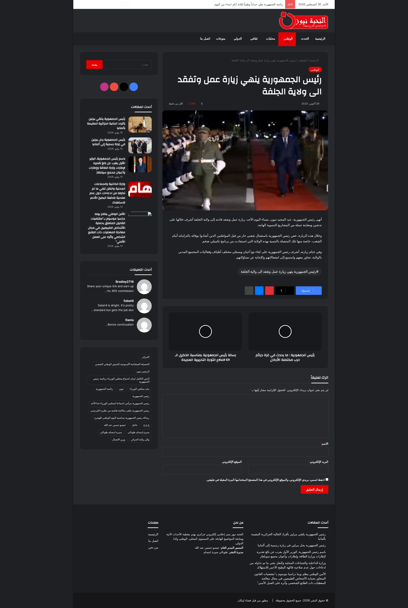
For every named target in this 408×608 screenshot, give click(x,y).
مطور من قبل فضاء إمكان (253, 600)
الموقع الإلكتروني (232, 461)
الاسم (324, 443)
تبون (121, 388)
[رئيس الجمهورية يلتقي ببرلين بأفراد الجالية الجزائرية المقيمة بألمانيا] (140, 125)
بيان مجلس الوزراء (139, 388)
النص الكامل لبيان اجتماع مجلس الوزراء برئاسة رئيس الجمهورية (121, 380)
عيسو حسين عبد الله (115, 425)
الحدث (305, 38)
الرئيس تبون (142, 371)
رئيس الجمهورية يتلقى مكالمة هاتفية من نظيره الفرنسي (120, 410)
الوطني (288, 38)
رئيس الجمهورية (140, 396)
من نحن (153, 547)
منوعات (220, 38)
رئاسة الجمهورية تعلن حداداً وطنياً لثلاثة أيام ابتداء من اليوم (248, 4)
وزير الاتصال (118, 439)
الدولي (238, 38)
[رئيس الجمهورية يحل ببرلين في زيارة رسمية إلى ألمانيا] (140, 145)
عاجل (134, 425)
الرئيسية (320, 38)
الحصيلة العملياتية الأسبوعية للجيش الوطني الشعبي (122, 364)
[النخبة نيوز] (303, 20)
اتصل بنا (205, 38)
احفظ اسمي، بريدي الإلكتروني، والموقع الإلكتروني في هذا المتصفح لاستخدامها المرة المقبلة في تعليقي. (265, 479)
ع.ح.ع (146, 425)
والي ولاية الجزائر (140, 439)
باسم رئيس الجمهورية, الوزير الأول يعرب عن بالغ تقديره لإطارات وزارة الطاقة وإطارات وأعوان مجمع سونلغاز (107, 165)
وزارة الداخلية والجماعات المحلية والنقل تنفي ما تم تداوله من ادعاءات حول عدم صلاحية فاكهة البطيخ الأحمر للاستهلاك (107, 193)
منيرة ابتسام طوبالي (111, 432)
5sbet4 (128, 301)
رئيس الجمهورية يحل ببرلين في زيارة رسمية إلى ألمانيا (108, 142)
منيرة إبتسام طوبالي (138, 432)
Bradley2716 (125, 281)
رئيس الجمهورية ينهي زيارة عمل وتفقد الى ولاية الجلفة (278, 271)
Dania (129, 320)
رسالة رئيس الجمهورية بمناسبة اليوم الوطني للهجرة (121, 417)
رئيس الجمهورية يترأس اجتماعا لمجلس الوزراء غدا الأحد (120, 403)
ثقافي (254, 38)
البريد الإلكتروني (318, 461)
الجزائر (145, 356)
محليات (270, 38)
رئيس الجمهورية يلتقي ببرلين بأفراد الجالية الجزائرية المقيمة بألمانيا (106, 123)
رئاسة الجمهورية (104, 388)
